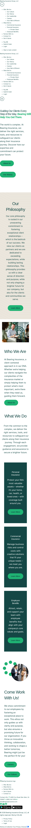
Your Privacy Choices (19, 827)
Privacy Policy (7, 819)
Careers (9, 18)
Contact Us (7, 36)
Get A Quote (7, 38)
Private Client (14, 29)
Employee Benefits (13, 32)
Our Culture (10, 12)
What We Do (7, 70)
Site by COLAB (16, 815)
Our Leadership (11, 16)
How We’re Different (13, 20)
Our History (10, 14)
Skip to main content (9, 50)
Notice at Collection (6, 827)
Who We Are (7, 57)
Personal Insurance (13, 75)
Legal (5, 823)
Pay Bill (5, 42)
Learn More (15, 308)
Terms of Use (7, 821)
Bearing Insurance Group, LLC (9, 1)
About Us (7, 163)
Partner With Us (8, 34)
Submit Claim (7, 44)
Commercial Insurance (14, 25)
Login (5, 46)
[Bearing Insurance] (8, 781)
